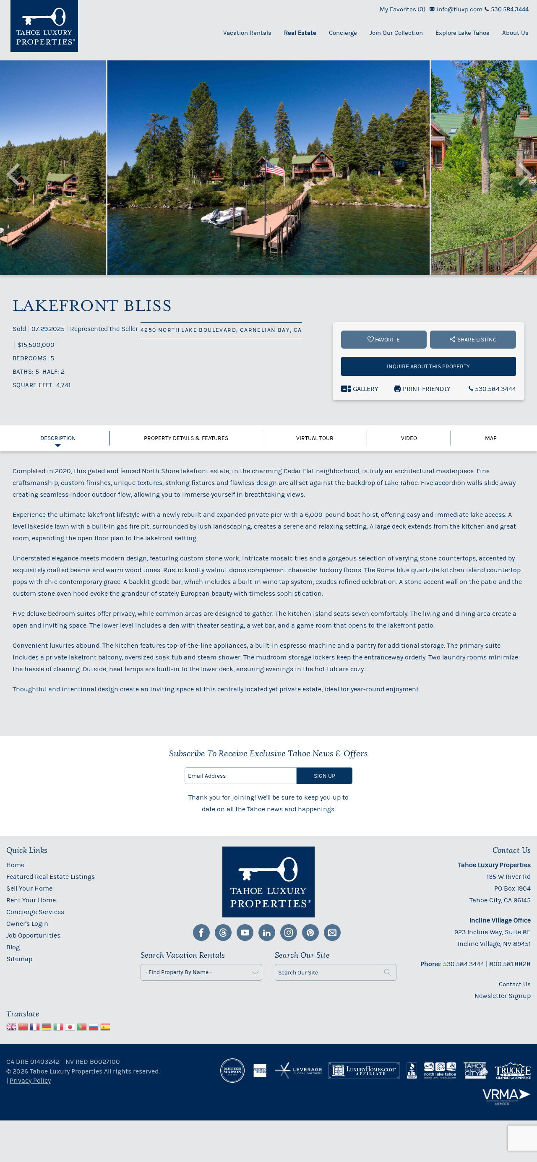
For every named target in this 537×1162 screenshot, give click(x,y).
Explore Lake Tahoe (462, 32)
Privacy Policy (30, 1080)
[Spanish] (105, 1028)
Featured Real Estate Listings (50, 877)
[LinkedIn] (266, 932)
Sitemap (19, 959)
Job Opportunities (33, 935)
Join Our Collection (396, 32)
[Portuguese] (82, 1028)
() (402, 9)
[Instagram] (288, 932)
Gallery (365, 389)
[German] (47, 1028)
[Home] (44, 26)
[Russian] (94, 1028)
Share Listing (477, 339)
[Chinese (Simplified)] (23, 1028)
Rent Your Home (31, 900)
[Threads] (223, 932)
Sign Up (324, 775)
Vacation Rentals (247, 32)
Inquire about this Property (428, 366)
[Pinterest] (310, 932)
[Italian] (58, 1028)
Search (388, 972)
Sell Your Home (29, 888)
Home (15, 865)
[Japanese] (70, 1028)
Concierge (343, 32)
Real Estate (300, 32)
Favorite (387, 339)
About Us (515, 32)
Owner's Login (27, 924)
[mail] (332, 932)
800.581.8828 (510, 964)
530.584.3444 (494, 389)
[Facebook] (201, 932)
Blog (13, 947)
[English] (11, 1028)
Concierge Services (35, 912)
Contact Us (515, 984)
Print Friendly (426, 389)
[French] (35, 1028)
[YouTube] (245, 932)
